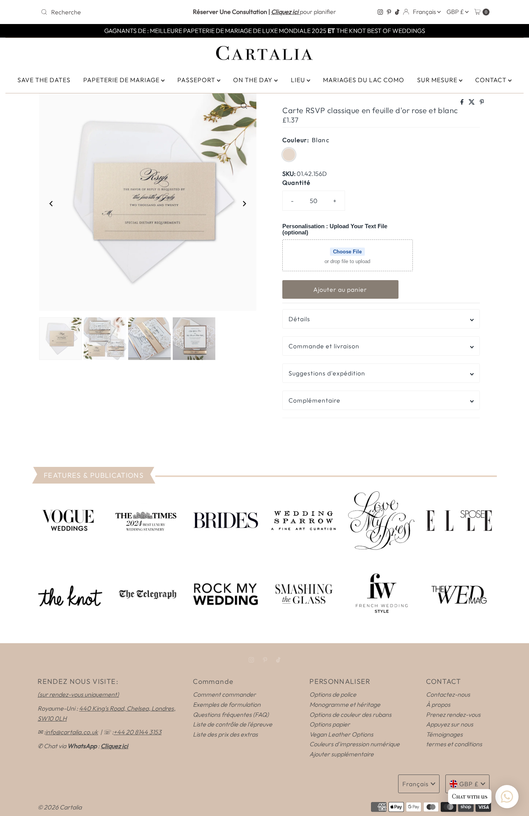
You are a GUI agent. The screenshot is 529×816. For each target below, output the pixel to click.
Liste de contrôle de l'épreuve (232, 724)
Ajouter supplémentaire (341, 754)
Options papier (329, 724)
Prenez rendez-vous (453, 714)
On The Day (253, 80)
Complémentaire (314, 400)
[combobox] (111, 12)
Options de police (332, 694)
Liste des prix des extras (225, 734)
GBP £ (456, 11)
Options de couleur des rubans (350, 714)
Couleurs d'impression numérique (354, 744)
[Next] (243, 203)
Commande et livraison (324, 346)
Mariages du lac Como (363, 80)
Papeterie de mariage (122, 80)
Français (425, 11)
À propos (438, 704)
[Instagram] (380, 12)
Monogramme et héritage (344, 704)
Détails (299, 319)
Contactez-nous (448, 694)
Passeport (197, 80)
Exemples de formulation (227, 704)
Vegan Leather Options (341, 734)
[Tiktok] (397, 12)
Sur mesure (438, 80)
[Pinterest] (389, 12)
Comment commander (224, 694)
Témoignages (444, 734)
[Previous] (51, 203)
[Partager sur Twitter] (472, 102)
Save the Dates (43, 80)
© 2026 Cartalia (60, 807)
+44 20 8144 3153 (137, 732)
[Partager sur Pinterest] (482, 102)
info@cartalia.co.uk (71, 732)
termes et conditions (454, 744)
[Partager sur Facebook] (462, 102)
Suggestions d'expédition (327, 373)
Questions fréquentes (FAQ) (231, 714)
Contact (491, 80)
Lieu (299, 80)
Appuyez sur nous (449, 724)
